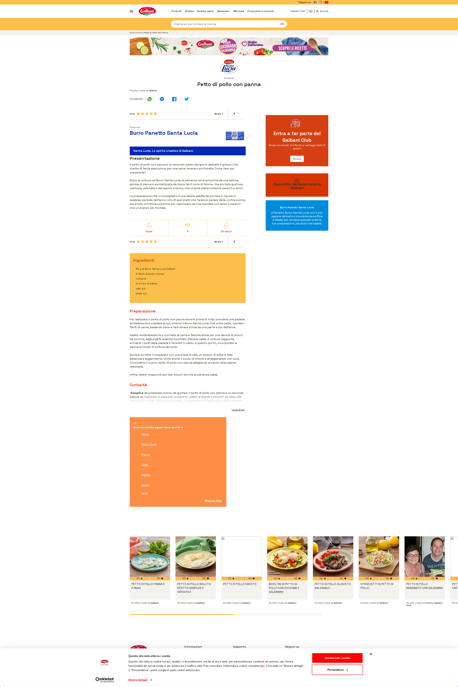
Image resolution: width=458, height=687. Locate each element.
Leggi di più (238, 409)
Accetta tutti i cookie (337, 657)
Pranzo (145, 454)
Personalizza (335, 669)
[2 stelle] (142, 113)
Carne (145, 434)
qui (262, 665)
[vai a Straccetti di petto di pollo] (379, 556)
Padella (145, 475)
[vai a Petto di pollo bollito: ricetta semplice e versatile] (196, 556)
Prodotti (177, 11)
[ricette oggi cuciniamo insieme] (229, 46)
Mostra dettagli (138, 679)
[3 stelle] (147, 113)
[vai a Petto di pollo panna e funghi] (150, 556)
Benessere (223, 11)
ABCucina (238, 11)
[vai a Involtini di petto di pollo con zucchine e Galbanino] (287, 556)
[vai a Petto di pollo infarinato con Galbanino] (425, 556)
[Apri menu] (131, 11)
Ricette (189, 11)
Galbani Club (298, 11)
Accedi (297, 158)
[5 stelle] (155, 113)
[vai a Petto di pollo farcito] (241, 556)
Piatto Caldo (149, 444)
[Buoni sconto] (311, 11)
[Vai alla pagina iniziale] (147, 11)
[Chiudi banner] (371, 654)
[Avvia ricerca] (280, 24)
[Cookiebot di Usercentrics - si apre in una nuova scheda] (104, 680)
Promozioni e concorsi (261, 11)
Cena (144, 464)
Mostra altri (213, 500)
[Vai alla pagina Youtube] (326, 2)
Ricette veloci (205, 11)
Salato (145, 485)
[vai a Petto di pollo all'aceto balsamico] (333, 556)
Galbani (133, 32)
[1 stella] (138, 113)
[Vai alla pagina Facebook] (315, 2)
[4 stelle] (151, 113)
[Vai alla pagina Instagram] (321, 2)
